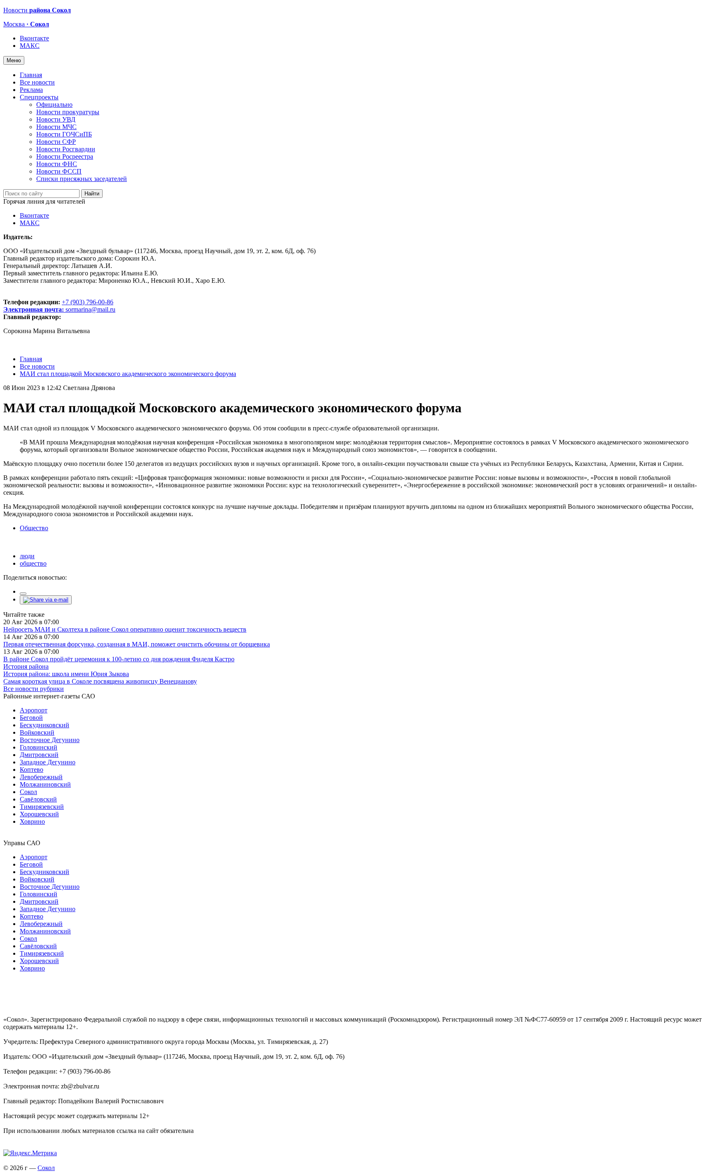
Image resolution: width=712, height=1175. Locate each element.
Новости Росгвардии (65, 149)
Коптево (31, 769)
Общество (34, 527)
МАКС (30, 45)
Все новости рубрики (33, 688)
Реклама (31, 89)
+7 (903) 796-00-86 (58, 305)
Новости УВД (55, 119)
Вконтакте (34, 38)
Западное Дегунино (47, 762)
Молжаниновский (45, 784)
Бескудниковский (44, 724)
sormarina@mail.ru (90, 309)
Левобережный (41, 776)
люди (27, 555)
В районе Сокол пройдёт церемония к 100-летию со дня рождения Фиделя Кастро (118, 659)
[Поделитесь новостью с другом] (45, 600)
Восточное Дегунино (50, 739)
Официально (54, 104)
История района (26, 666)
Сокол (28, 791)
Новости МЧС (56, 126)
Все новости (37, 82)
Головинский (38, 747)
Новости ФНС (56, 163)
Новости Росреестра (64, 156)
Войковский (37, 732)
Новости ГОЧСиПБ (64, 134)
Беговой (31, 717)
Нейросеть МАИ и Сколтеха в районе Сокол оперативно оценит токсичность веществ (124, 629)
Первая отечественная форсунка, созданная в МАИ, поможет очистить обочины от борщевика (136, 644)
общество (33, 563)
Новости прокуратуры (67, 111)
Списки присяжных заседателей (81, 178)
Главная (31, 74)
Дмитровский (39, 754)
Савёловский (38, 799)
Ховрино (32, 821)
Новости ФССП (59, 171)
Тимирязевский (42, 806)
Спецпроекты (39, 97)
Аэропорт (33, 710)
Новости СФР (56, 141)
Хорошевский (39, 814)
